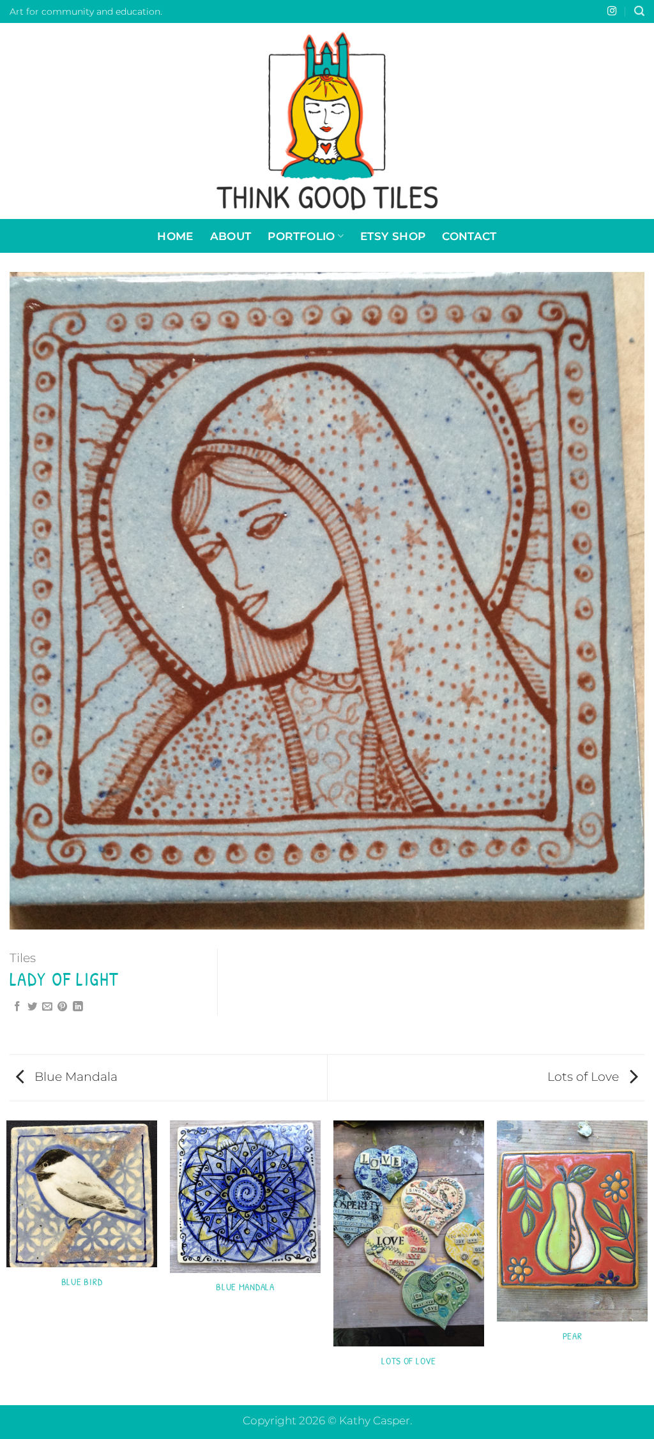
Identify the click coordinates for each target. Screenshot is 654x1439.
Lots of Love (584, 1076)
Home (175, 236)
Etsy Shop (392, 236)
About (231, 236)
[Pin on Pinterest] (62, 1007)
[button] (639, 11)
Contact (469, 236)
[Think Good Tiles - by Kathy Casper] (327, 121)
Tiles (23, 958)
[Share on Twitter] (32, 1007)
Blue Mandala (74, 1076)
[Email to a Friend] (47, 1007)
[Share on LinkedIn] (78, 1007)
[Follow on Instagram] (611, 11)
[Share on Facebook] (17, 1007)
